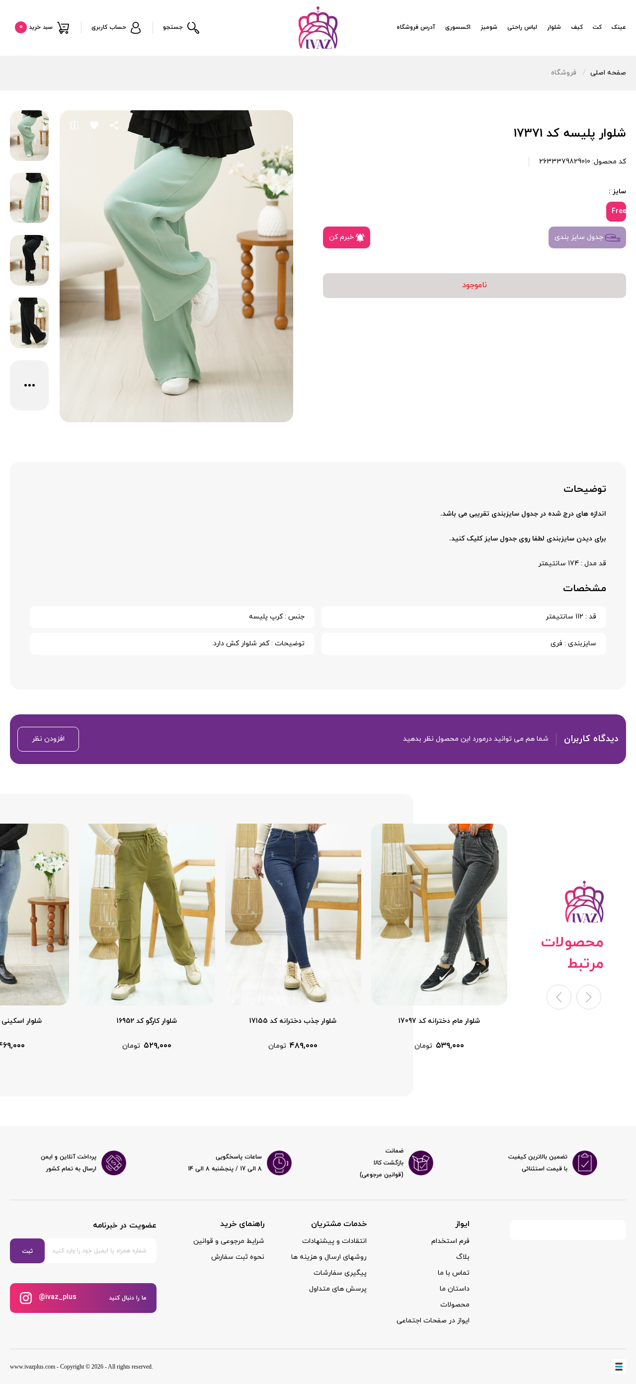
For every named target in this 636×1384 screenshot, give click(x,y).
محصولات (455, 1304)
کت (597, 27)
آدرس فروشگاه (416, 27)
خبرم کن (342, 237)
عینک (619, 27)
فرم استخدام (450, 1241)
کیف (577, 27)
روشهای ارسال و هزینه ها (329, 1257)
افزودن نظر (48, 739)
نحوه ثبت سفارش (237, 1257)
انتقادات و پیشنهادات (334, 1241)
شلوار (554, 27)
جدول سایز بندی (580, 237)
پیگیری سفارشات (340, 1273)
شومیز (488, 27)
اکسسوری (458, 27)
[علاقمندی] (94, 125)
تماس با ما (454, 1273)
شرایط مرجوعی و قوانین (228, 1241)
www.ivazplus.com (32, 1366)
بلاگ (463, 1257)
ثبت (27, 1251)
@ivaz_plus (57, 1297)
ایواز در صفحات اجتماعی (433, 1320)
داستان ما (455, 1289)
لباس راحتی (522, 27)
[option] (439, 938)
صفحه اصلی (608, 72)
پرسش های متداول (338, 1289)
